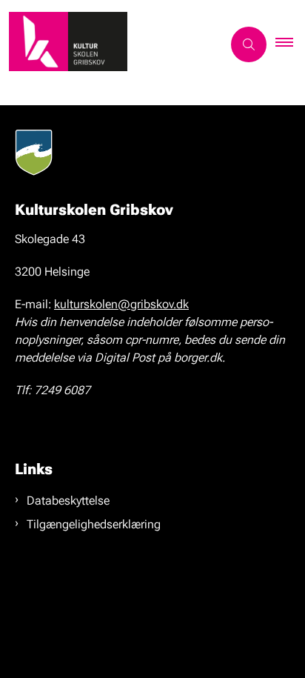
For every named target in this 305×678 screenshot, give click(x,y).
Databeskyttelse (68, 500)
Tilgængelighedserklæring (94, 524)
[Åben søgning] (249, 44)
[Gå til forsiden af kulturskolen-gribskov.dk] (111, 44)
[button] (290, 44)
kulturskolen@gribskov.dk (121, 304)
